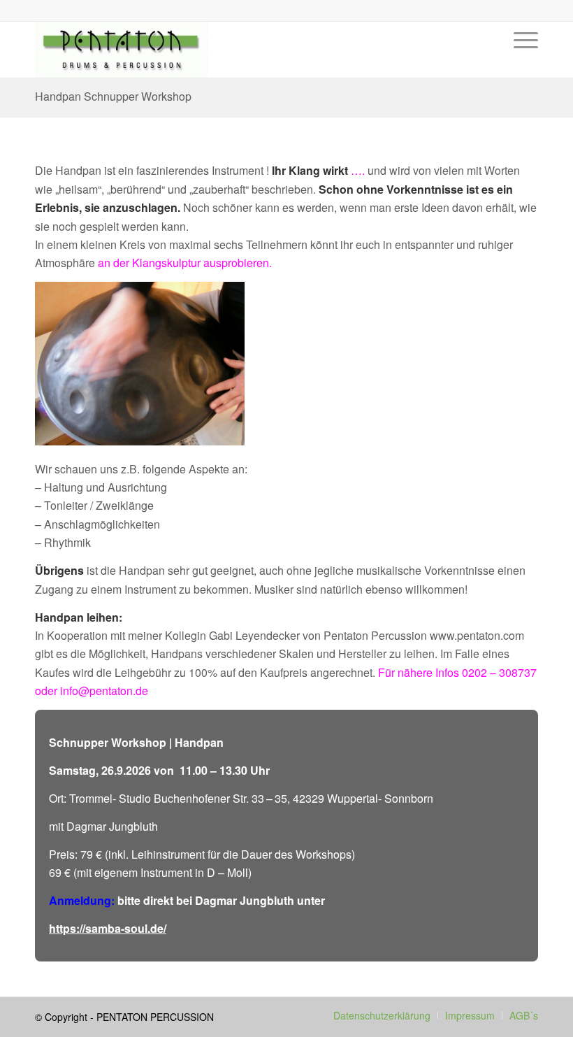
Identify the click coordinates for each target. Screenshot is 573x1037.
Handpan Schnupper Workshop (113, 96)
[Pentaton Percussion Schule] (121, 50)
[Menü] (522, 60)
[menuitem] (522, 60)
